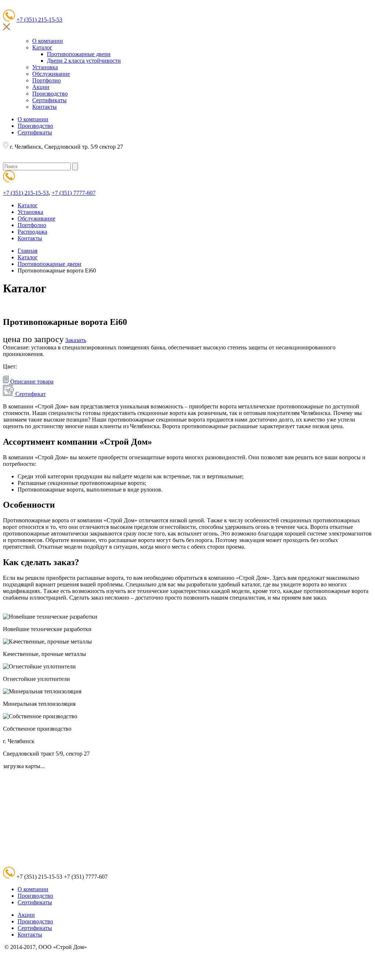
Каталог (42, 47)
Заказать (75, 340)
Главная (27, 251)
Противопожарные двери (79, 54)
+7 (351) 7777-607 (74, 193)
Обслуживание (51, 74)
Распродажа (32, 232)
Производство (50, 93)
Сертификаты (49, 100)
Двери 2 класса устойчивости (84, 61)
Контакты (44, 107)
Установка (45, 67)
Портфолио (46, 80)
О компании (47, 41)
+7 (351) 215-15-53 (39, 19)
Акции (40, 87)
